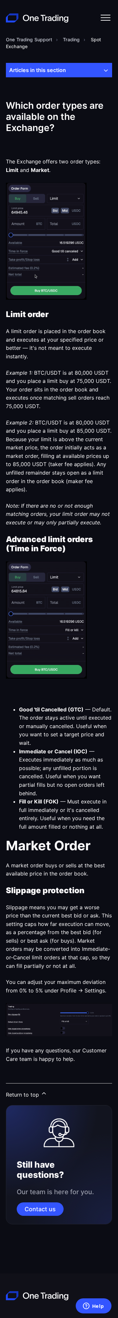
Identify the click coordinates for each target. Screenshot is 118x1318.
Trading (71, 39)
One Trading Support (29, 39)
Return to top (23, 1094)
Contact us (40, 1209)
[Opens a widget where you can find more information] (93, 1306)
